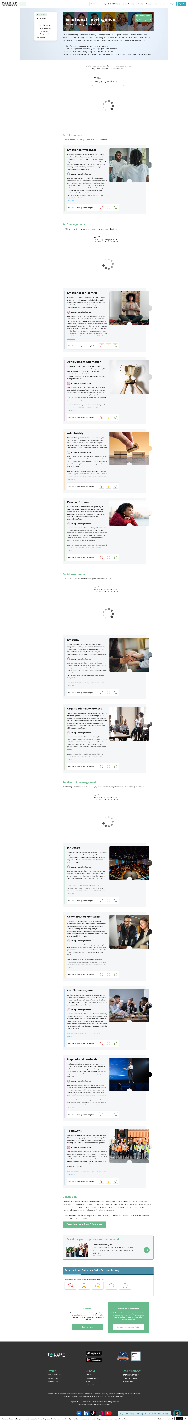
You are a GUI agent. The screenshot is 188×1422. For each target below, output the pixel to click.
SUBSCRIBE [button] (90, 924)
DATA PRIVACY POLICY (131, 914)
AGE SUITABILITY (129, 921)
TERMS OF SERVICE (130, 917)
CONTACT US (52, 917)
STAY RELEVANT (92, 917)
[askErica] (177, 1414)
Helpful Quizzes (114, 4)
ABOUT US (90, 914)
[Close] (185, 1418)
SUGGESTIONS (52, 921)
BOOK (88, 921)
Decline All (169, 1419)
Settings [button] (160, 1419)
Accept (179, 1419)
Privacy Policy (123, 1419)
